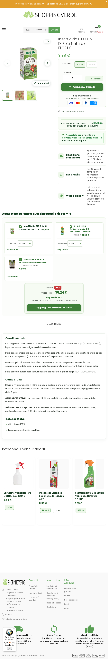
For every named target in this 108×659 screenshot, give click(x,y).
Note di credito (71, 600)
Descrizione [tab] (54, 324)
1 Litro (9, 507)
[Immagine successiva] (47, 63)
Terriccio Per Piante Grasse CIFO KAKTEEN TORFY (33, 261)
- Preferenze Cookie (34, 655)
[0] (96, 28)
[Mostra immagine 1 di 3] (7, 95)
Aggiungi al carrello (84, 87)
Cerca (54, 29)
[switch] (9, 648)
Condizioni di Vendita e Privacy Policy (53, 596)
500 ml (80, 510)
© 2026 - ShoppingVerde (13, 655)
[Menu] (14, 629)
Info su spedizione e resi (73, 111)
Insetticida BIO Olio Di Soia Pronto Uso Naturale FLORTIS (89, 496)
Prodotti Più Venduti (34, 598)
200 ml (45, 510)
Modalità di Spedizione (52, 587)
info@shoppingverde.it (16, 619)
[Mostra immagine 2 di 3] (19, 95)
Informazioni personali (70, 590)
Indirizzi (67, 604)
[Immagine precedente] (7, 63)
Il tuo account (69, 581)
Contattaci (51, 607)
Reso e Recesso (54, 602)
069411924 (10, 614)
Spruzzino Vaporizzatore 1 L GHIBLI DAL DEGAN (18, 494)
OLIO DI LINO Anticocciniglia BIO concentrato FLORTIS (80, 229)
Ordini (67, 595)
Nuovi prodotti (35, 593)
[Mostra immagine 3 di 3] (31, 95)
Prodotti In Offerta (33, 587)
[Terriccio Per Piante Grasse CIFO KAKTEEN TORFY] (12, 264)
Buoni (66, 608)
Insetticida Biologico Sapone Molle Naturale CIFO (52, 496)
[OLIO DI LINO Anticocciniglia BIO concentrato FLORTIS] (62, 231)
